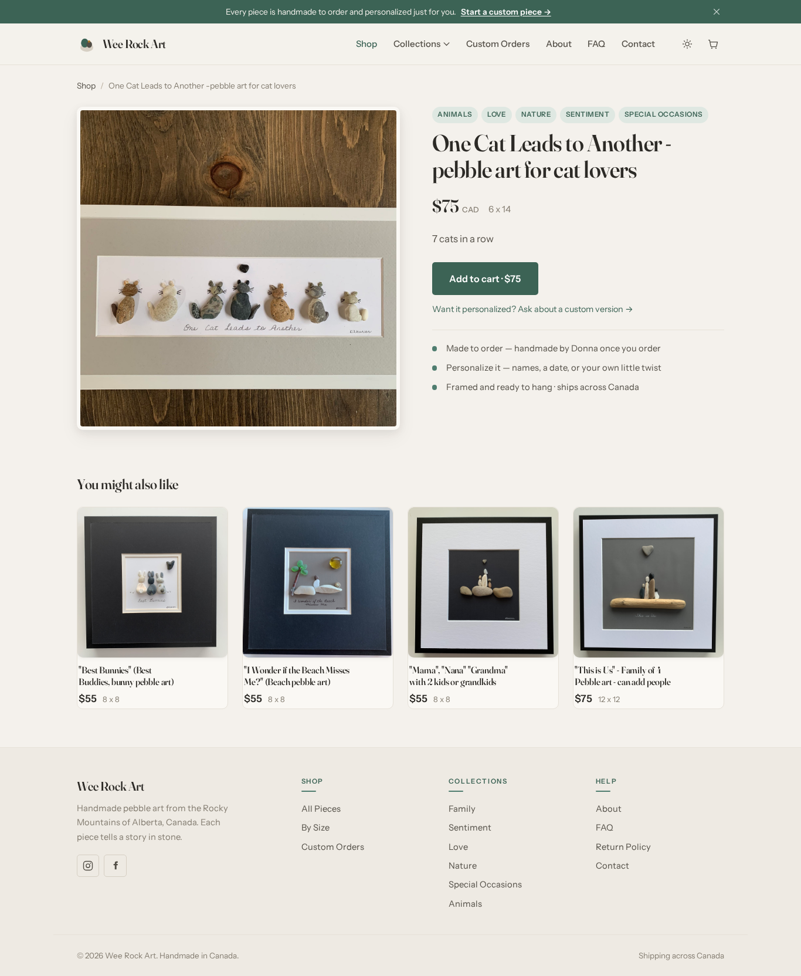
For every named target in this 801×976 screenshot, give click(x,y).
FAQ (596, 43)
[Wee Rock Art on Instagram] (88, 866)
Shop (366, 43)
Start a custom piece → (506, 11)
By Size (315, 827)
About (559, 43)
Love (496, 114)
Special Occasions (663, 114)
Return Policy (623, 847)
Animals (454, 114)
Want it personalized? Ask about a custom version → (532, 309)
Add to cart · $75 (485, 278)
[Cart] (713, 44)
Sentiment (587, 114)
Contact (638, 43)
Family (462, 809)
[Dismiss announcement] (716, 11)
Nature (536, 114)
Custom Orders (498, 43)
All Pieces (321, 809)
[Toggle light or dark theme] (687, 44)
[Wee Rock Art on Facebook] (115, 866)
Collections (416, 43)
